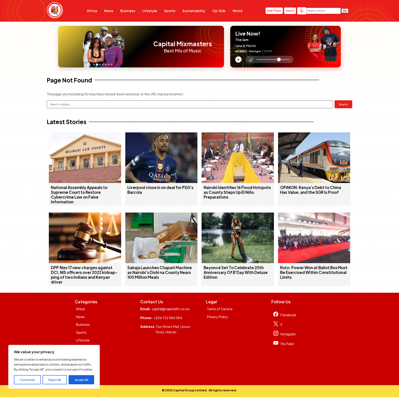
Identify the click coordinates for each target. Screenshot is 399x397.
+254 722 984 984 (167, 318)
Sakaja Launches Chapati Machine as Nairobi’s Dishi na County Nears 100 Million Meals (159, 272)
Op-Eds (218, 11)
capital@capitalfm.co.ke (171, 309)
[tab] (94, 64)
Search (343, 104)
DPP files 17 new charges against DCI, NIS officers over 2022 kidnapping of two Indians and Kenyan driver (84, 274)
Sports (169, 11)
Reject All (54, 380)
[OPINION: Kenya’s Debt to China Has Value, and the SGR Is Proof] (314, 181)
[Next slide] (145, 47)
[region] (54, 367)
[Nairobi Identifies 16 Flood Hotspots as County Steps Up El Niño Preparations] (238, 181)
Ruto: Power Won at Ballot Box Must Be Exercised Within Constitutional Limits (313, 272)
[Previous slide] (62, 47)
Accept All (81, 380)
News (108, 11)
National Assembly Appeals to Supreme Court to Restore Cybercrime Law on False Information (79, 194)
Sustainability (193, 11)
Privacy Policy (217, 317)
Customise (27, 380)
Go (345, 10)
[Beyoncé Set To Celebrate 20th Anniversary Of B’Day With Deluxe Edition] (238, 262)
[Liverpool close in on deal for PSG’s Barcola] (161, 181)
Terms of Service (220, 309)
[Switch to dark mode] (301, 10)
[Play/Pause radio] (238, 59)
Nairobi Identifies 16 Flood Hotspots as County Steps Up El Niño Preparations (237, 192)
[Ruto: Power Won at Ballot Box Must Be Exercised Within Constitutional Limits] (314, 262)
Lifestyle (149, 11)
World (237, 11)
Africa (92, 11)
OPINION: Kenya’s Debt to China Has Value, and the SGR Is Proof (310, 190)
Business (127, 11)
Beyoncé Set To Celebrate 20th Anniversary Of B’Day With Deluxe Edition (236, 272)
